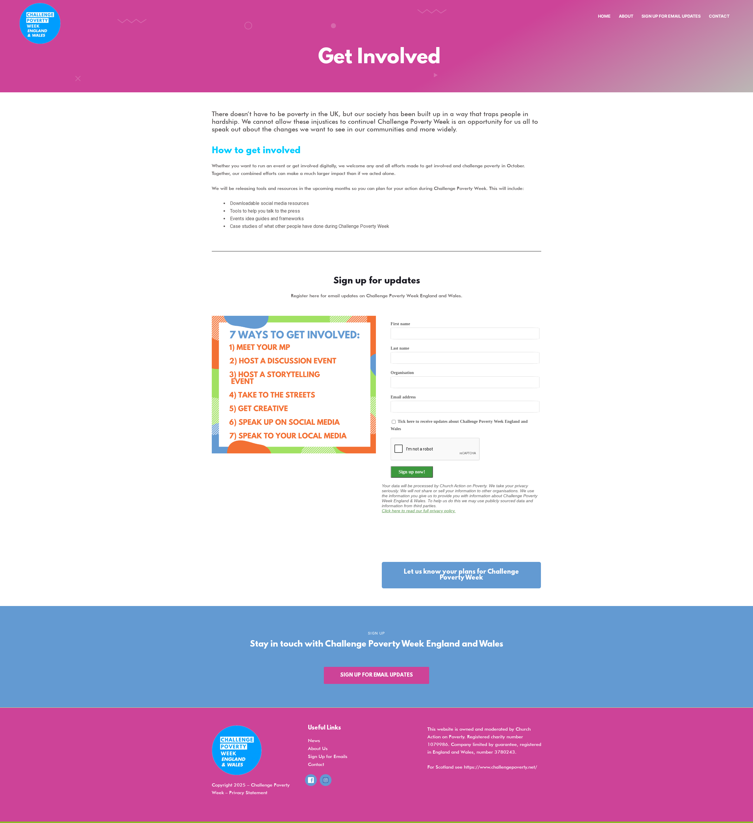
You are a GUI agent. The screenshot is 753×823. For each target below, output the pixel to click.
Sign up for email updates (671, 16)
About (626, 16)
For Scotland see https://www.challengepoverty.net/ (482, 767)
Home (604, 16)
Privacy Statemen (247, 792)
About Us (318, 748)
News (314, 740)
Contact (719, 16)
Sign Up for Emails (327, 756)
